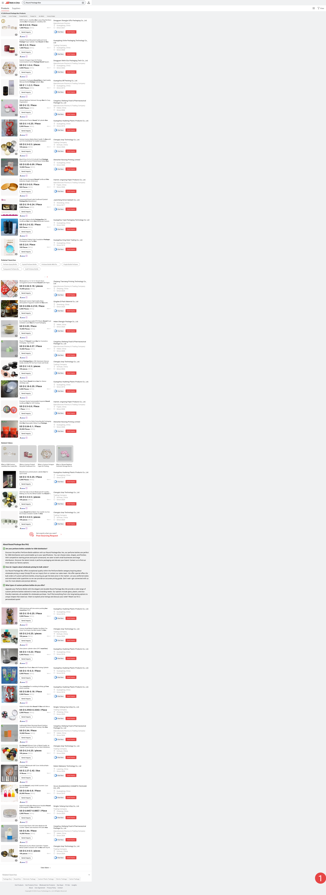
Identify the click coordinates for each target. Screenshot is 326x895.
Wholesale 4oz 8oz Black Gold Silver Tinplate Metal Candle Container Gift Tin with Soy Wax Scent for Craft (35, 846)
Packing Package (51, 16)
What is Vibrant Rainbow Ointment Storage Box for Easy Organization (64, 465)
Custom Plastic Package (46, 879)
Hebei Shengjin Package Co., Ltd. (65, 321)
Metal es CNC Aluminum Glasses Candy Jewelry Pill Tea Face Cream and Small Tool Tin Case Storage (34, 362)
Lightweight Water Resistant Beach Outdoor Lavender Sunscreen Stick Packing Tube (33, 726)
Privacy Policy (51, 888)
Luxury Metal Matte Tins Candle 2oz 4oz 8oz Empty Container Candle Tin (34, 512)
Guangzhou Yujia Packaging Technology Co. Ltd (71, 220)
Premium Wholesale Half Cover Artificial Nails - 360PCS (34, 766)
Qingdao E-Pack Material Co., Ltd (65, 301)
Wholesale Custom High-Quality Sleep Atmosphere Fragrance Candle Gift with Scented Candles (33, 302)
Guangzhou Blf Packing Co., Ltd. (65, 80)
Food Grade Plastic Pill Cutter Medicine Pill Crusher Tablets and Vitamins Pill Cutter (33, 826)
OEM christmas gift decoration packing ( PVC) (33, 609)
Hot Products (19, 885)
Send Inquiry (26, 32)
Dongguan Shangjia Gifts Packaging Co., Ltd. (70, 20)
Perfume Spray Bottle (10, 264)
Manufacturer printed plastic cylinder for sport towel (33, 472)
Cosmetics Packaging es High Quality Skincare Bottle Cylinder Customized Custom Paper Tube (35, 81)
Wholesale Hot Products (47, 885)
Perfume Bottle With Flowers (51, 264)
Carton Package (74, 879)
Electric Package (61, 879)
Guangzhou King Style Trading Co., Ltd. (68, 240)
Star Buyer (60, 885)
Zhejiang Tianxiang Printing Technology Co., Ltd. (69, 282)
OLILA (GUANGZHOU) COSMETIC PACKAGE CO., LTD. (70, 787)
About (31, 888)
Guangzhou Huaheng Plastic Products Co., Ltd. (71, 121)
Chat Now (60, 32)
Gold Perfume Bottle (31, 269)
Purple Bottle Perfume (71, 264)
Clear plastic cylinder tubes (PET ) (33, 648)
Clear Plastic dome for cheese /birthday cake (32, 382)
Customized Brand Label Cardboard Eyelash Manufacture (33, 200)
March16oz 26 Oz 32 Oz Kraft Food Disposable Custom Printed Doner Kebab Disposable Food (34, 160)
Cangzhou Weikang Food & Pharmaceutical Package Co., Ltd (69, 101)
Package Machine (23, 16)
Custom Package (12, 16)
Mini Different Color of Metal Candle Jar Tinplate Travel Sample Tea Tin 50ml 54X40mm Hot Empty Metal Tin (34, 746)
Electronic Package (29, 879)
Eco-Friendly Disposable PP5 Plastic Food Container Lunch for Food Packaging (35, 322)
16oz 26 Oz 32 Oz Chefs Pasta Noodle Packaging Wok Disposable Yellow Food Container (35, 422)
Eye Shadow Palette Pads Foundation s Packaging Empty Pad (34, 240)
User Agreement (40, 888)
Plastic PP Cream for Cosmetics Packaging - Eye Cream (33, 342)
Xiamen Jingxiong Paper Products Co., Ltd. (69, 180)
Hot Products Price (31, 885)
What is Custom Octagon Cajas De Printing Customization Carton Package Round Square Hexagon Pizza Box (46, 465)
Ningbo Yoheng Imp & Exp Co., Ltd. (66, 707)
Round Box (17, 879)
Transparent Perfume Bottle (12, 269)
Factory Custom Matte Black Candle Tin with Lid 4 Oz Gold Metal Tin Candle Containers (35, 140)
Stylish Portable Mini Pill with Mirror (34, 706)
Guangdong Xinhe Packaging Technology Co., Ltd (70, 41)
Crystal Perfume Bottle (29, 264)
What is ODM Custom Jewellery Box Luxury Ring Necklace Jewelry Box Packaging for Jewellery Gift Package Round (9, 465)
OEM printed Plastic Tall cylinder (33, 120)
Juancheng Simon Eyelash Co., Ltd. (66, 200)
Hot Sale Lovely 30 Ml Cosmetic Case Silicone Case (33, 786)
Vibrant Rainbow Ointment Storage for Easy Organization (34, 101)
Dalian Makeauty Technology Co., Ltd (67, 766)
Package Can (33, 16)
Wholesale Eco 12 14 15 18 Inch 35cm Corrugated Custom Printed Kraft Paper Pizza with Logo (34, 281)
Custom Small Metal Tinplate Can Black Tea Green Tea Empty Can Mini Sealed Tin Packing (33, 629)
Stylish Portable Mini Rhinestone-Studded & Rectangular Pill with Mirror (35, 806)
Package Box (7, 879)
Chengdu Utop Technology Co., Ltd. (66, 139)
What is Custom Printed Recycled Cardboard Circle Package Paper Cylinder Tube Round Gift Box (28, 465)
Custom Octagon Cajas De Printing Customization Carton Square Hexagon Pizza (34, 61)
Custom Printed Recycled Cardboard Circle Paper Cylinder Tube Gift (33, 41)
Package (4, 16)
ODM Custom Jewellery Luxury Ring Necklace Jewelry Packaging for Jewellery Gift (35, 21)
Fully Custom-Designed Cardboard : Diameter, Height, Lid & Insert (34, 180)
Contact (60, 888)
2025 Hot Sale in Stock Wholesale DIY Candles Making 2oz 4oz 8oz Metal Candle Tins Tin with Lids (35, 492)
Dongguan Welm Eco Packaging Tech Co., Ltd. (70, 60)
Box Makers (41, 16)
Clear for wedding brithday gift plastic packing (34, 687)
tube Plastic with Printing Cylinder (34, 667)
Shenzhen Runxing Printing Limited (66, 160)
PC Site (67, 885)
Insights (74, 885)
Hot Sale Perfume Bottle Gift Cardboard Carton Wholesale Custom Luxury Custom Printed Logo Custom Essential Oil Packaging (34, 220)
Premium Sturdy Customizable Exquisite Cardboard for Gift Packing (34, 402)
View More (45, 867)
